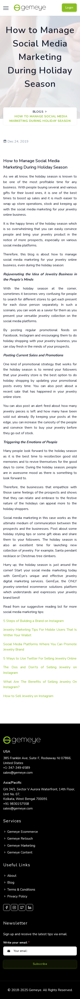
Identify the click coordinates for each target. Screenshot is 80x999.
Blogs (38, 112)
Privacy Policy (17, 896)
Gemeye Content (19, 852)
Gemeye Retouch (20, 838)
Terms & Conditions (21, 889)
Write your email (16, 943)
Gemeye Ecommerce (22, 832)
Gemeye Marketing (21, 845)
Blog (10, 882)
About (11, 876)
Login (69, 8)
